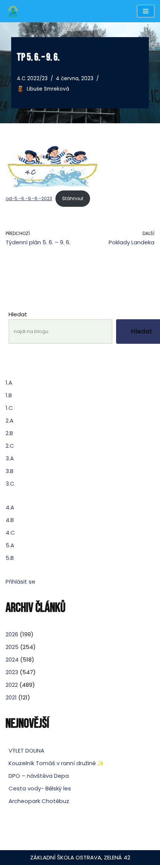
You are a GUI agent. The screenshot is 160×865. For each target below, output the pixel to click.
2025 (12, 647)
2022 (12, 685)
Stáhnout (72, 198)
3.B (9, 471)
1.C (9, 408)
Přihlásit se (20, 581)
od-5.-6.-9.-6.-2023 (29, 198)
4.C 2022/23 (32, 78)
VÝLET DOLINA (26, 750)
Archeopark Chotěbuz (39, 801)
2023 (12, 672)
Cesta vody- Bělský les (40, 788)
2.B (9, 433)
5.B (10, 558)
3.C (10, 483)
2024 (12, 659)
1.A (9, 382)
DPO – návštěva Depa (39, 776)
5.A (10, 545)
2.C (10, 446)
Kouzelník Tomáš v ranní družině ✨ (56, 763)
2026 (12, 634)
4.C (10, 532)
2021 (11, 697)
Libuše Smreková (48, 88)
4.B (10, 520)
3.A (10, 458)
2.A (9, 420)
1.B (9, 395)
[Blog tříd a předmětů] (13, 11)
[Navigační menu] (145, 11)
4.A (10, 507)
